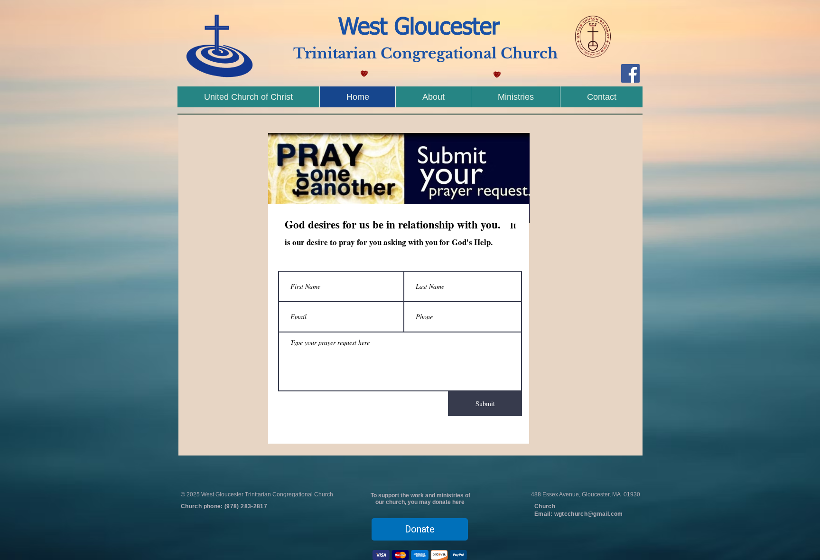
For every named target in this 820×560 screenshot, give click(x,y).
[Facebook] (630, 73)
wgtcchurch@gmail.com (588, 514)
